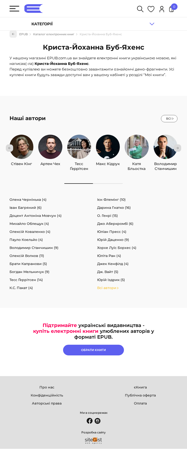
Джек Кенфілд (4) (113, 264)
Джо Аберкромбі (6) (115, 223)
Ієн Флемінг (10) (111, 199)
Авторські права (47, 403)
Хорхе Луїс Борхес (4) (116, 248)
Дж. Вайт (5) (107, 272)
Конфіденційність (47, 395)
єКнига (140, 387)
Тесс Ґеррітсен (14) (26, 280)
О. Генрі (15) (107, 215)
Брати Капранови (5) (28, 264)
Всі (168, 118)
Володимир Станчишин (165, 163)
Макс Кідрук (108, 163)
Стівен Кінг (21, 163)
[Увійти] (161, 10)
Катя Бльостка (137, 163)
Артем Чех (50, 163)
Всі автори (106, 288)
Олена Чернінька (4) (28, 199)
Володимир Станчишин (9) (33, 248)
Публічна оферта (140, 395)
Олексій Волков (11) (26, 256)
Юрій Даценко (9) (113, 240)
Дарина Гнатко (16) (114, 207)
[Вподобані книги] (151, 10)
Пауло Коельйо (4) (26, 240)
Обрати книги (93, 350)
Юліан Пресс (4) (111, 231)
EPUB (23, 34)
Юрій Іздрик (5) (111, 280)
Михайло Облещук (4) (29, 223)
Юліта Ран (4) (109, 256)
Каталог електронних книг (53, 34)
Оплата (140, 403)
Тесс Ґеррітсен (79, 163)
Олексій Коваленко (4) (29, 231)
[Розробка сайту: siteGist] (93, 441)
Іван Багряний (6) (25, 207)
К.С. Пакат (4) (21, 288)
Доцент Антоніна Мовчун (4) (35, 215)
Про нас (46, 387)
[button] (9, 148)
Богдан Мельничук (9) (29, 272)
